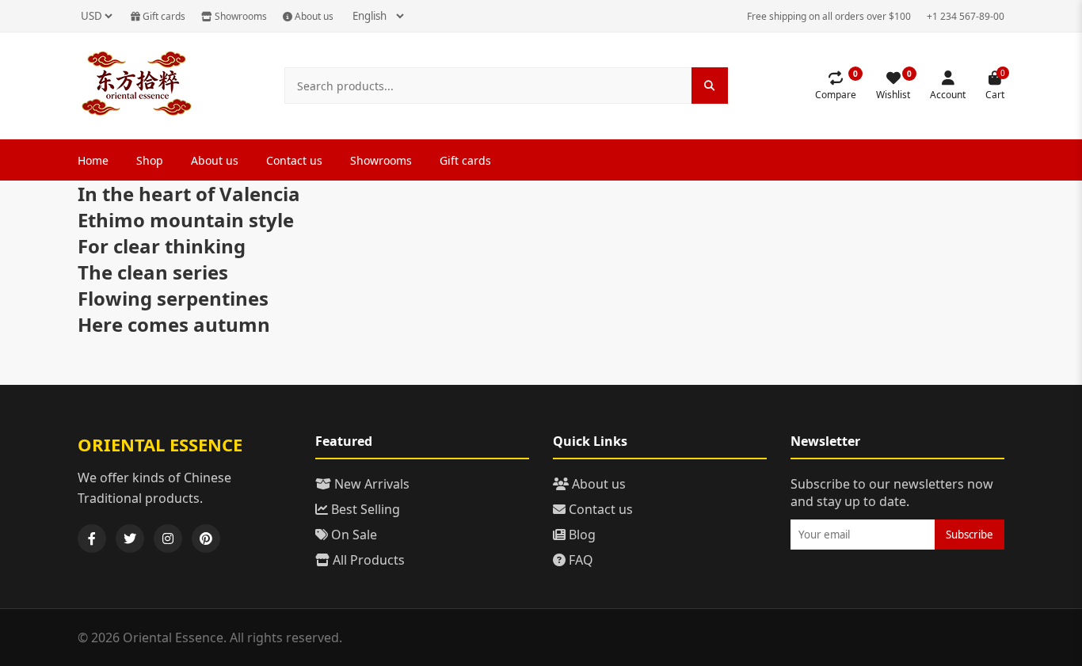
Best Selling (364, 509)
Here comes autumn (174, 324)
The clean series (153, 272)
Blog (581, 534)
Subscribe (969, 534)
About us (312, 16)
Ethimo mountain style (186, 220)
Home (93, 160)
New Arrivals (370, 484)
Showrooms (239, 16)
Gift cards (162, 16)
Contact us (294, 160)
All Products (367, 560)
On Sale (352, 534)
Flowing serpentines (173, 298)
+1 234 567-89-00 (965, 16)
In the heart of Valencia (189, 194)
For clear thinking (162, 246)
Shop (149, 160)
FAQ (579, 560)
